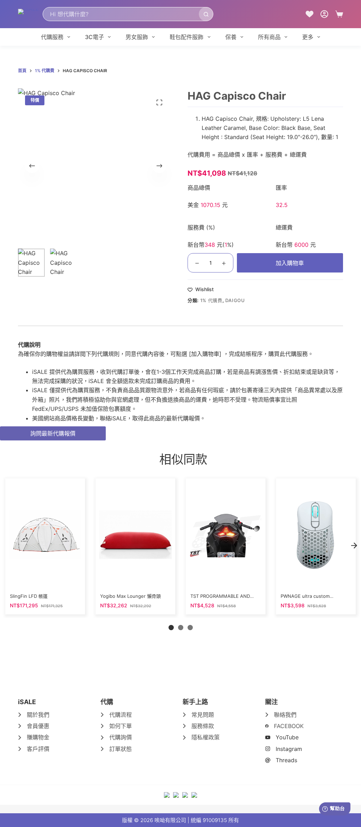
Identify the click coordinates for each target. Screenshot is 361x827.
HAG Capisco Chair (227, 118)
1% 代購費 (211, 300)
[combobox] (121, 14)
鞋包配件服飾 (186, 36)
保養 (231, 36)
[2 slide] (180, 627)
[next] (354, 545)
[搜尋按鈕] (206, 14)
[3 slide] (190, 627)
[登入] (324, 14)
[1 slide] (171, 627)
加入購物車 (290, 263)
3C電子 (94, 36)
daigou (235, 300)
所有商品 (269, 36)
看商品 (44, 579)
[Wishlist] (309, 14)
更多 (307, 36)
